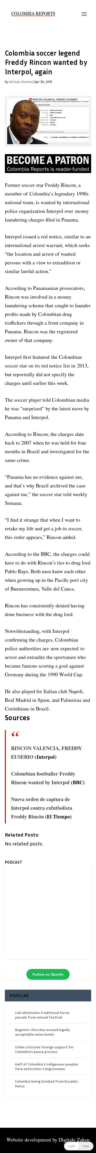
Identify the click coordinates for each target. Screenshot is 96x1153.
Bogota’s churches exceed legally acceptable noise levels (42, 1031)
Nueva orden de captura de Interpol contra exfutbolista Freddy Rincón (41, 807)
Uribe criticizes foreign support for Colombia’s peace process (44, 1049)
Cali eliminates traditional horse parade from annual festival (42, 1014)
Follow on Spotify (48, 974)
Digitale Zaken (74, 1139)
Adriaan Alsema (20, 82)
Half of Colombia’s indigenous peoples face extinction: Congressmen (46, 1066)
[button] (78, 1146)
